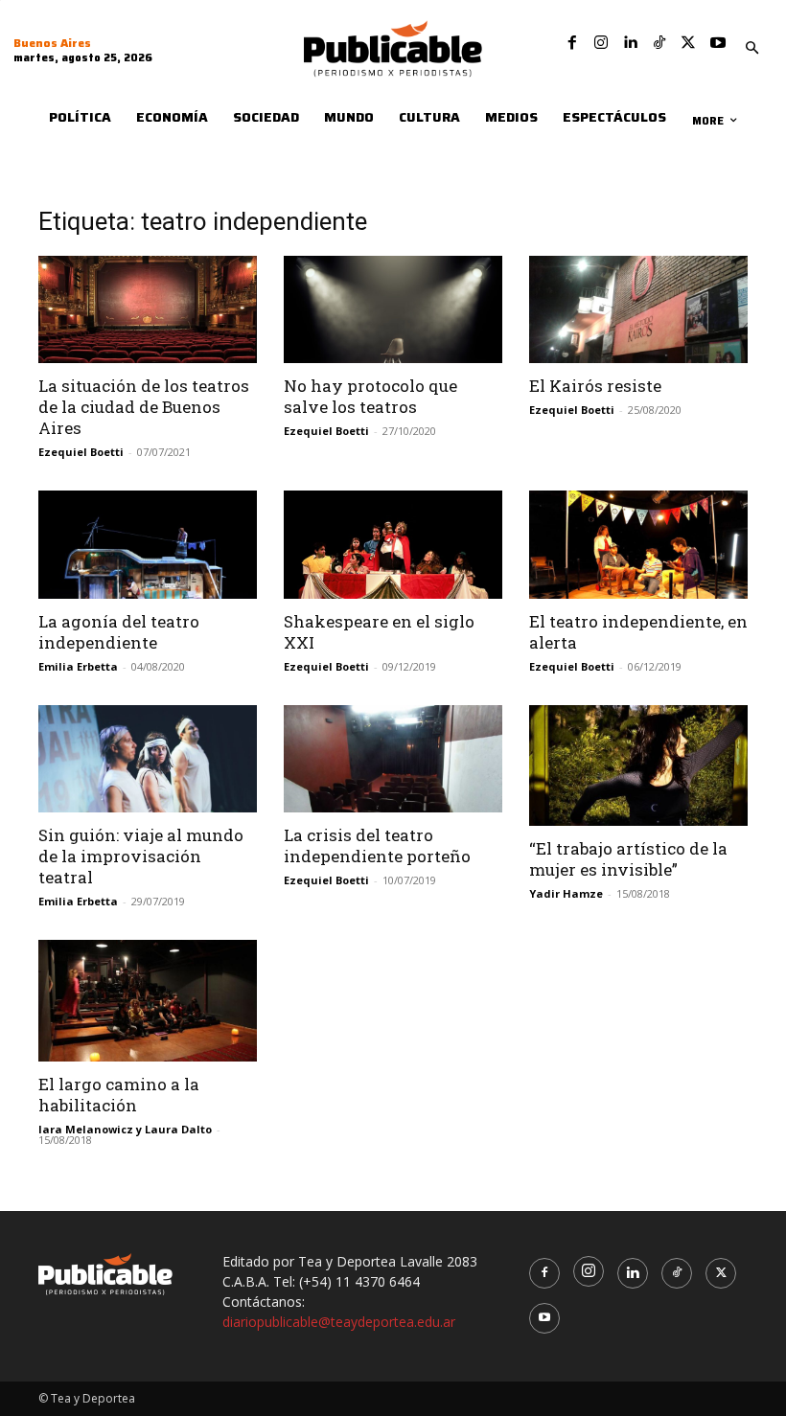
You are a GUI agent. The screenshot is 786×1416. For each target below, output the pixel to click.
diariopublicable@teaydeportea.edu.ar (338, 1322)
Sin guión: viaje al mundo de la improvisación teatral (140, 856)
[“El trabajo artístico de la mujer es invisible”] (638, 766)
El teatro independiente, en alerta (638, 631)
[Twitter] (688, 43)
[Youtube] (718, 43)
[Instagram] (601, 43)
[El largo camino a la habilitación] (147, 1001)
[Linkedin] (629, 43)
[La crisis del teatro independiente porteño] (393, 759)
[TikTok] (659, 43)
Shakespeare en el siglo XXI (379, 631)
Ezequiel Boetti (81, 452)
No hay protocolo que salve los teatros (370, 396)
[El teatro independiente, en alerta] (638, 545)
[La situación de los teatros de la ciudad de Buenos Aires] (147, 310)
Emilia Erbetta (78, 666)
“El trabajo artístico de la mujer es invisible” (628, 858)
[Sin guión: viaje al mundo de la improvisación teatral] (147, 759)
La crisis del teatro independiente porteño (377, 845)
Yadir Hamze (566, 893)
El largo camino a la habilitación (118, 1094)
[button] (752, 49)
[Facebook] (572, 43)
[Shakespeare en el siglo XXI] (393, 545)
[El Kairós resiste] (638, 310)
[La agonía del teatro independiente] (147, 545)
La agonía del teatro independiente (118, 631)
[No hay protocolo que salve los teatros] (393, 310)
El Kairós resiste (595, 386)
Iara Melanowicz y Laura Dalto (125, 1129)
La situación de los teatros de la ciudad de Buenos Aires (143, 407)
